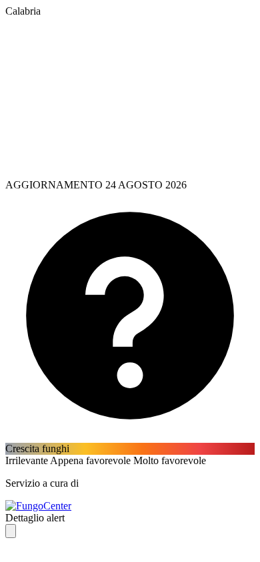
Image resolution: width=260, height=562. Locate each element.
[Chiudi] (10, 531)
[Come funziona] (130, 436)
